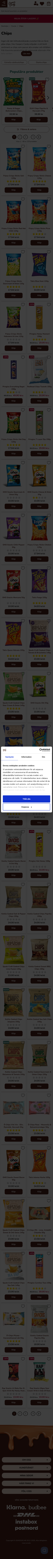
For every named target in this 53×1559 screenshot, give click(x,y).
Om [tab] (43, 757)
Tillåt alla (26, 799)
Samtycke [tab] (9, 757)
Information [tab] (26, 757)
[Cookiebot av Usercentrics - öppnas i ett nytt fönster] (39, 750)
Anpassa (25, 807)
